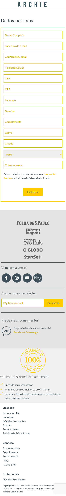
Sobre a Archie (11, 413)
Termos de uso (11, 429)
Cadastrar (33, 191)
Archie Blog (9, 464)
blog (37, 277)
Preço (6, 460)
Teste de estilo (11, 456)
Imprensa (8, 417)
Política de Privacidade (16, 433)
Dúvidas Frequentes (14, 421)
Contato (7, 425)
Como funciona (11, 448)
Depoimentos (10, 452)
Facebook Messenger (26, 332)
